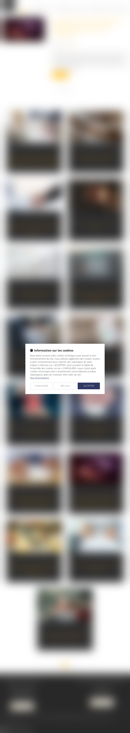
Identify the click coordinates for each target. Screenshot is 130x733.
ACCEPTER (89, 385)
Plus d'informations (39, 377)
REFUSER (65, 385)
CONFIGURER (41, 385)
